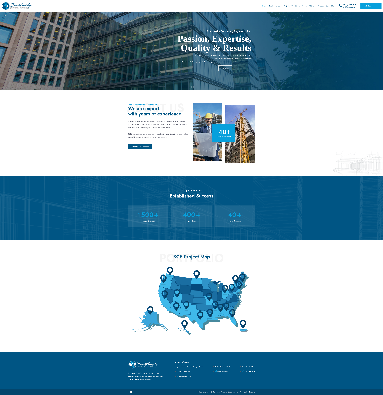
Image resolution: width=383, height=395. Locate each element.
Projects (287, 6)
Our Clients (295, 6)
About (270, 6)
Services (277, 6)
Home (264, 6)
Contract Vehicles (308, 6)
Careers (321, 6)
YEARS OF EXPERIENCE (224, 137)
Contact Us (330, 6)
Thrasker (252, 392)
